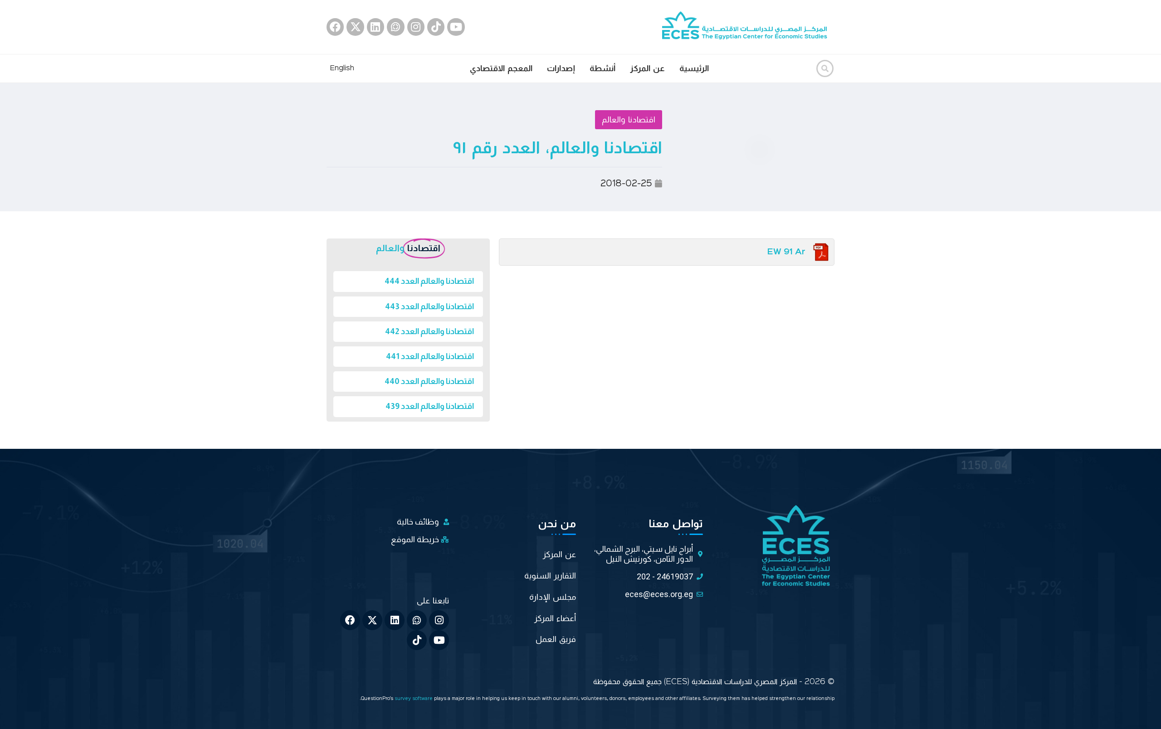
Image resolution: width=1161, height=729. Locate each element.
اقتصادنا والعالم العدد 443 (429, 306)
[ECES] (748, 27)
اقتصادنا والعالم (628, 120)
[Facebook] (335, 26)
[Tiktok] (435, 26)
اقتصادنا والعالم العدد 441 (430, 356)
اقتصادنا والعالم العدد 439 (429, 406)
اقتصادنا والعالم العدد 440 (429, 381)
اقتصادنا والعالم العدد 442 (429, 331)
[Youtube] (455, 26)
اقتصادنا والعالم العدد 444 (429, 281)
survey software (414, 699)
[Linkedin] (375, 26)
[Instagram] (415, 26)
